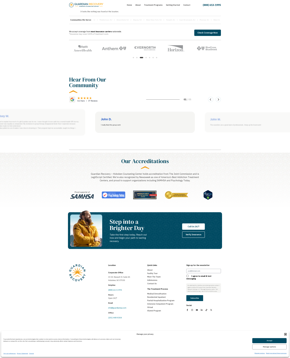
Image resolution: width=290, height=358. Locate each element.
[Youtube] (197, 310)
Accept (269, 341)
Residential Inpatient (156, 297)
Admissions (152, 280)
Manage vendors (260, 353)
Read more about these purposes (276, 353)
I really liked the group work (111, 125)
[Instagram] (192, 310)
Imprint (31, 353)
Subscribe (194, 298)
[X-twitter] (211, 310)
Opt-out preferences (9, 353)
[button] (285, 334)
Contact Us (152, 283)
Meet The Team (154, 277)
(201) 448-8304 (115, 318)
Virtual (150, 307)
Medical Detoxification (156, 294)
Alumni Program (154, 311)
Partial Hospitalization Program (160, 300)
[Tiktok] (206, 310)
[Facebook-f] (187, 310)
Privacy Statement (22, 353)
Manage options (269, 347)
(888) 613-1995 (212, 5)
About (150, 270)
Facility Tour (152, 273)
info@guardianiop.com (117, 308)
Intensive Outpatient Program (160, 304)
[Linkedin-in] (202, 310)
